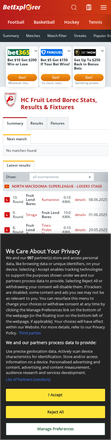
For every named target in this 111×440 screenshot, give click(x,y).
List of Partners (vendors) (28, 379)
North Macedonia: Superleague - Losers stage (57, 186)
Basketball (44, 22)
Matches (33, 35)
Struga (31, 214)
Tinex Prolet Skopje (47, 229)
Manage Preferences (55, 428)
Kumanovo (50, 199)
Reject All (55, 412)
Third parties (30, 333)
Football (16, 22)
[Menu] (103, 7)
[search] (74, 7)
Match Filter (57, 35)
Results (36, 123)
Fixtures (58, 123)
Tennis (95, 22)
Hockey (71, 22)
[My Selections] (88, 7)
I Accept (55, 394)
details (80, 199)
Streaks (80, 35)
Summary (15, 123)
